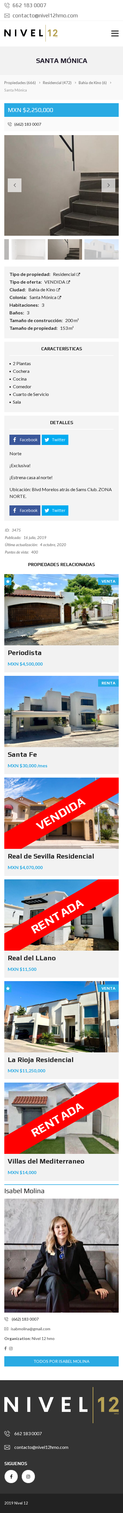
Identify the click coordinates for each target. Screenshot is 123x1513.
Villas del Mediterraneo (46, 1161)
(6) (93, 82)
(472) (57, 82)
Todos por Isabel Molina (61, 1361)
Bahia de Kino (42, 289)
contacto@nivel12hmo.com (44, 15)
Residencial (64, 274)
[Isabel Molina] (61, 1256)
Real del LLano (32, 958)
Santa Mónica (43, 297)
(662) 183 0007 (27, 124)
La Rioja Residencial (41, 1059)
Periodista (25, 652)
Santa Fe (22, 754)
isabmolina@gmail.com (30, 1328)
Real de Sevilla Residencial (51, 856)
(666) (20, 82)
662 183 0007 (28, 5)
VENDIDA (55, 281)
